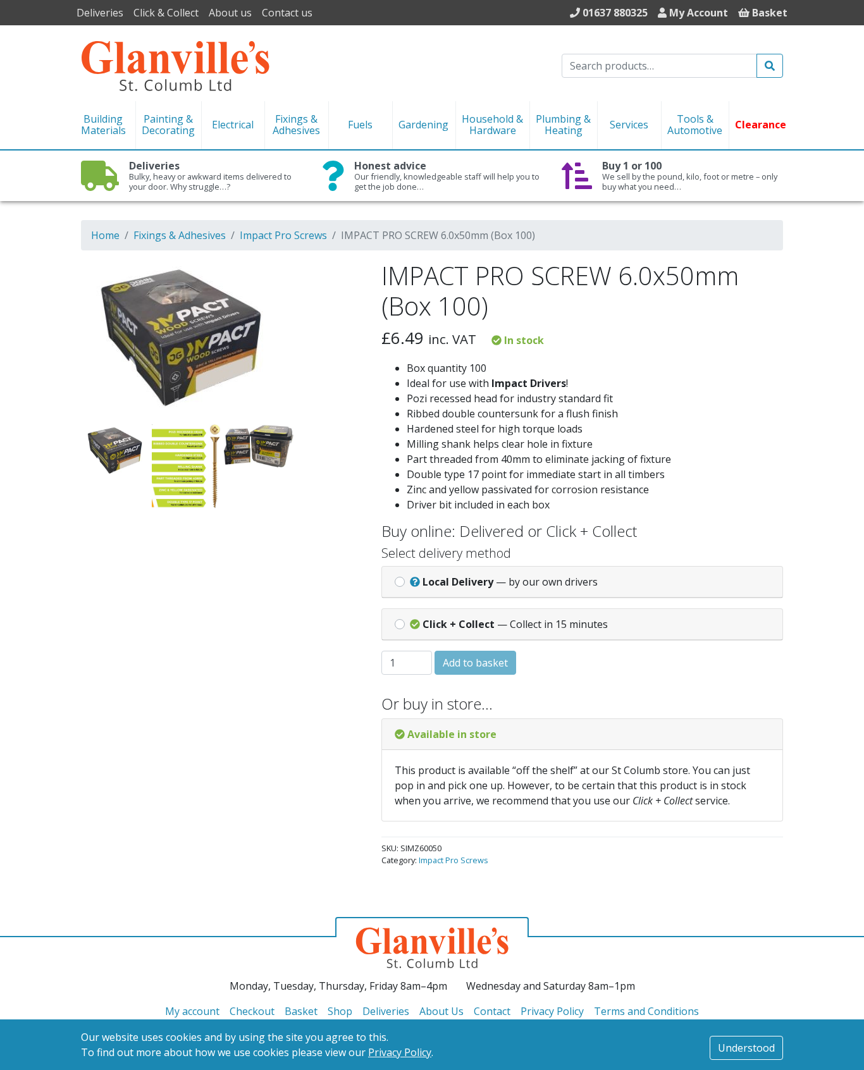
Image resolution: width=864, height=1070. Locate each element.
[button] (335, 278)
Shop (340, 1011)
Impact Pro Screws (283, 235)
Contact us (287, 13)
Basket (301, 1011)
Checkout (252, 1011)
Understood (746, 1048)
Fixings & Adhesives (179, 235)
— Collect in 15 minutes (515, 624)
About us (230, 13)
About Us (441, 1011)
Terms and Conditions (646, 1011)
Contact (492, 1011)
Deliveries (100, 13)
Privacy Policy (399, 1052)
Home (105, 235)
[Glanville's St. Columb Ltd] (175, 64)
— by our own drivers (510, 582)
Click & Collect (166, 13)
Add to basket (475, 663)
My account (192, 1011)
